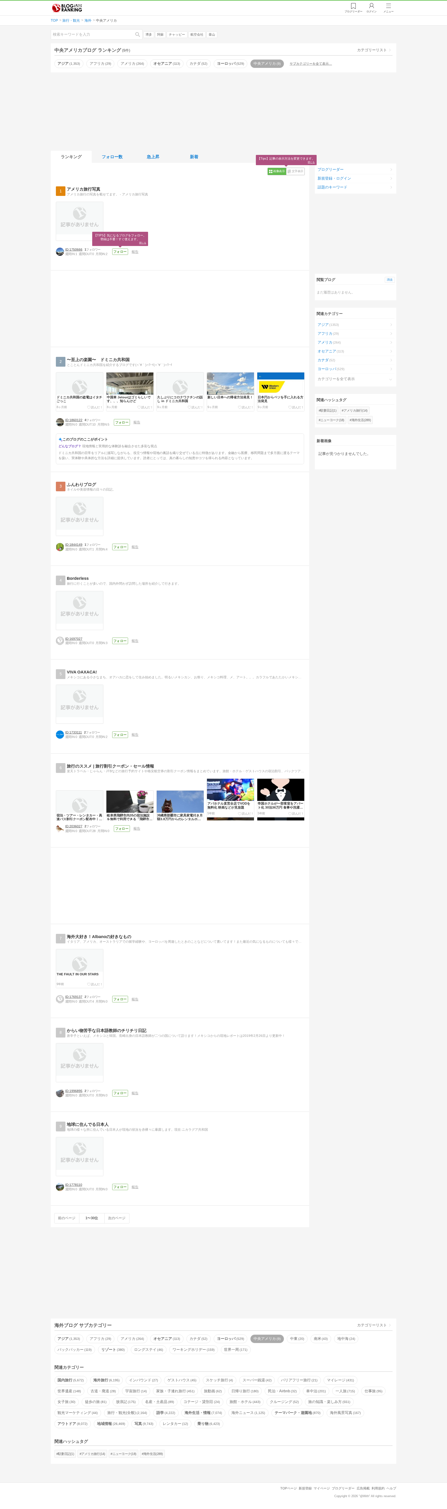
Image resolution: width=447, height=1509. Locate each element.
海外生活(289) (361, 420)
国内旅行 (70, 1380)
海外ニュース (247, 1413)
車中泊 (315, 1391)
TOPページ (288, 1488)
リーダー (353, 11)
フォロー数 (112, 156)
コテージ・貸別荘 (201, 1402)
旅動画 (212, 1391)
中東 (296, 1339)
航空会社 (196, 34)
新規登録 (305, 1488)
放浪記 (125, 1402)
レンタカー (175, 1424)
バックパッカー (74, 1350)
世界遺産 (69, 1391)
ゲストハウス (181, 1380)
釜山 (212, 34)
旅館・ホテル (244, 1402)
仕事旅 (373, 1391)
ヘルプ (391, 1488)
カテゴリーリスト (372, 50)
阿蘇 (160, 34)
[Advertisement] (223, 110)
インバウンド (143, 1380)
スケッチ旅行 (219, 1380)
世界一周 (235, 1350)
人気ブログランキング (67, 8)
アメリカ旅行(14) (356, 410)
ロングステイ (148, 1350)
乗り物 (208, 1424)
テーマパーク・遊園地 (297, 1413)
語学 (165, 1413)
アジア (68, 63)
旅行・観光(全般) (126, 1413)
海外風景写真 (345, 1413)
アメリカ (132, 63)
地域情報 (110, 1424)
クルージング (284, 1402)
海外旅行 (106, 1380)
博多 (149, 34)
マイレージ (340, 1380)
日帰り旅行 (244, 1391)
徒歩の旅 (95, 1402)
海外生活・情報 (203, 1413)
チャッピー (177, 34)
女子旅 (66, 1402)
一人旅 (344, 1391)
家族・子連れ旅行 (174, 1391)
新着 (194, 156)
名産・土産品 (159, 1402)
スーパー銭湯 (257, 1380)
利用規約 (378, 1488)
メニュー (388, 11)
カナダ (198, 63)
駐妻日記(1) (328, 410)
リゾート (112, 1350)
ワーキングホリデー (193, 1350)
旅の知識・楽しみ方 (328, 1402)
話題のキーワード (332, 187)
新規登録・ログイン (334, 178)
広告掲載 (363, 1488)
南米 (320, 1339)
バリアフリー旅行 (298, 1380)
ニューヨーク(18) (332, 420)
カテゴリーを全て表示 (336, 379)
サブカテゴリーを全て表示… (311, 63)
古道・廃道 (103, 1391)
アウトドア (72, 1424)
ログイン (371, 11)
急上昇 (153, 156)
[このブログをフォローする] (120, 252)
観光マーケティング (77, 1413)
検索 (140, 34)
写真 (143, 1424)
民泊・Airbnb (282, 1391)
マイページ (322, 1488)
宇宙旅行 (135, 1391)
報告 (135, 252)
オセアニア (166, 63)
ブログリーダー (331, 169)
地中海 (345, 1339)
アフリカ (100, 63)
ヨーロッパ (230, 63)
